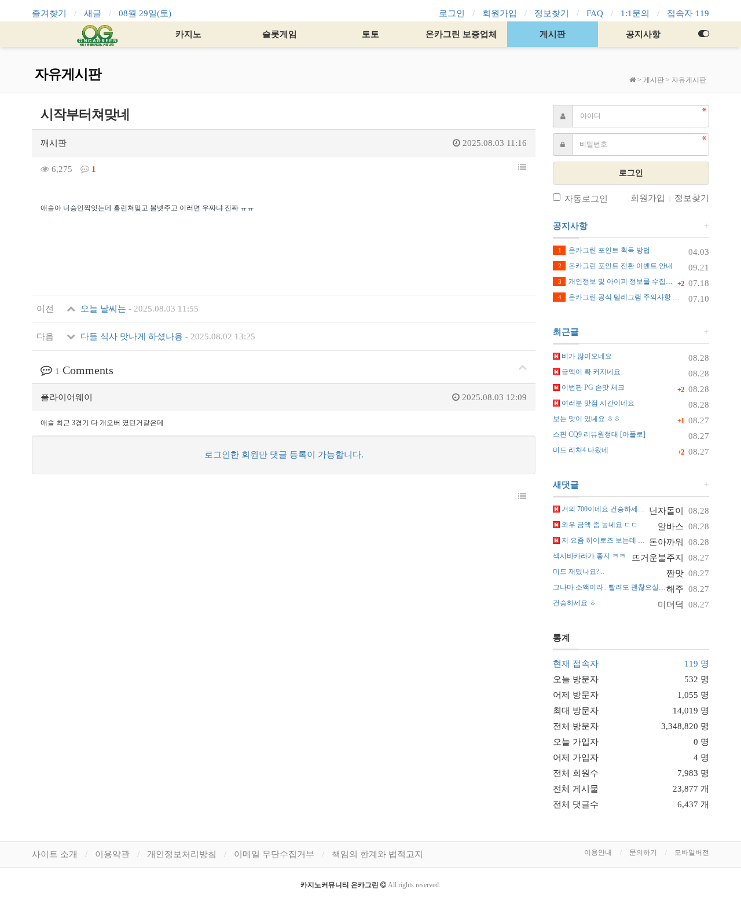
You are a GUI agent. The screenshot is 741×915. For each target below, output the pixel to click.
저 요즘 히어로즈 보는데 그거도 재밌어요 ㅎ (628, 540)
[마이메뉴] (703, 34)
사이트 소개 (55, 854)
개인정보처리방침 (182, 854)
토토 (370, 34)
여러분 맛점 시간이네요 (597, 403)
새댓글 (566, 484)
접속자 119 (688, 13)
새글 (92, 13)
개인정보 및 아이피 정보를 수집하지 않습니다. (634, 281)
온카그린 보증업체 (461, 34)
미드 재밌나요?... (578, 572)
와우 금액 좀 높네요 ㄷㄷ (599, 525)
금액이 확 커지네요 (590, 372)
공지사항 (643, 34)
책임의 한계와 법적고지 (377, 854)
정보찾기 (551, 13)
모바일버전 (691, 852)
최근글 (566, 331)
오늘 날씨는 (138, 308)
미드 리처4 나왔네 (580, 450)
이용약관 (112, 854)
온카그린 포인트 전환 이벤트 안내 (615, 266)
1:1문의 (635, 13)
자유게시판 (689, 80)
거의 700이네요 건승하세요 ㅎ (607, 509)
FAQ (594, 13)
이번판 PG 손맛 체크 (592, 387)
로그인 (452, 13)
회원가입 (499, 13)
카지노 (188, 34)
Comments (84, 370)
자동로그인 (586, 198)
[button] (522, 168)
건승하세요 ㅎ (574, 603)
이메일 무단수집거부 (274, 854)
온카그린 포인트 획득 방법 (604, 250)
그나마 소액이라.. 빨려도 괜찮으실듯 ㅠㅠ (617, 587)
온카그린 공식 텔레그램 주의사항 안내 (622, 297)
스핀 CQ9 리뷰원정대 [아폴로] (599, 434)
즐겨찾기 (49, 13)
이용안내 (598, 852)
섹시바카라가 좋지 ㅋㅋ (589, 556)
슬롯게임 (279, 34)
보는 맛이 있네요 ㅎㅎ (587, 419)
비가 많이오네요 (586, 356)
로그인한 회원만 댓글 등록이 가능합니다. (284, 454)
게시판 (553, 34)
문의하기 (643, 852)
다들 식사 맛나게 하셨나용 (166, 336)
